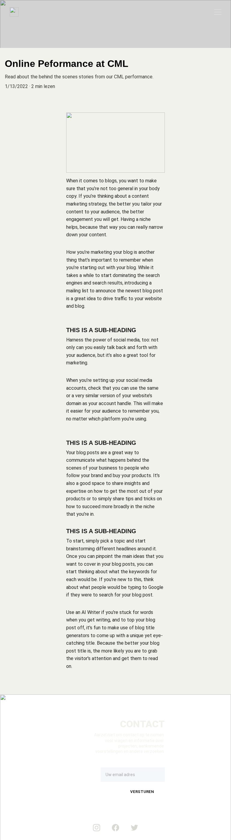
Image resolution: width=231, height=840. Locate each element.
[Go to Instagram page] (96, 827)
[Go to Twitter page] (134, 827)
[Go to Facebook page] (115, 827)
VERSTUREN (142, 791)
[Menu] (217, 12)
